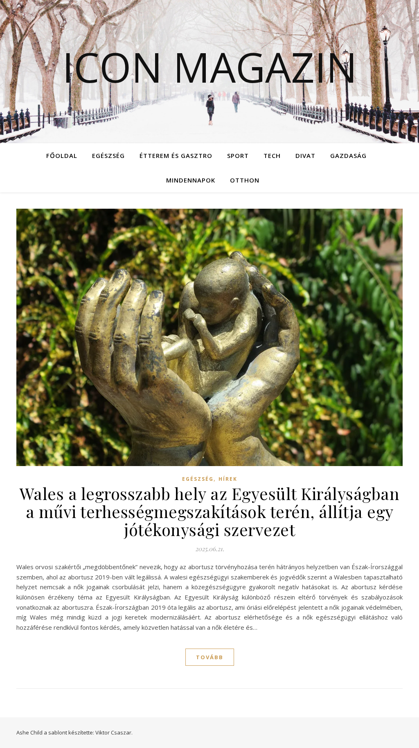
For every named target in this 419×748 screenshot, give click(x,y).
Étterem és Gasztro (176, 155)
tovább (209, 657)
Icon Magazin (209, 66)
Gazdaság (348, 155)
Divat (305, 155)
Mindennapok (190, 180)
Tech (272, 155)
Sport (238, 155)
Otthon (244, 180)
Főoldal (61, 155)
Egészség (108, 155)
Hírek (228, 478)
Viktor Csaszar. (114, 732)
